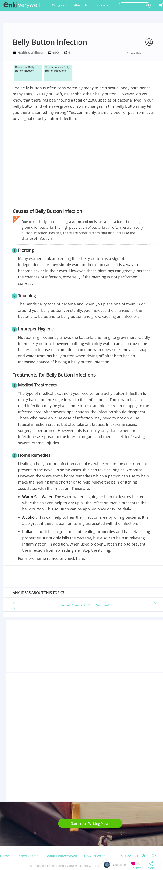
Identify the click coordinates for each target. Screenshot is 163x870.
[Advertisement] (84, 153)
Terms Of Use (27, 856)
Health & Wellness (31, 53)
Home (5, 856)
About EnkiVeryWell (61, 856)
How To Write (94, 856)
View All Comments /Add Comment (84, 605)
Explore (101, 5)
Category (58, 5)
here (80, 558)
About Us (80, 5)
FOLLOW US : (129, 856)
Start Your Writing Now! (90, 823)
